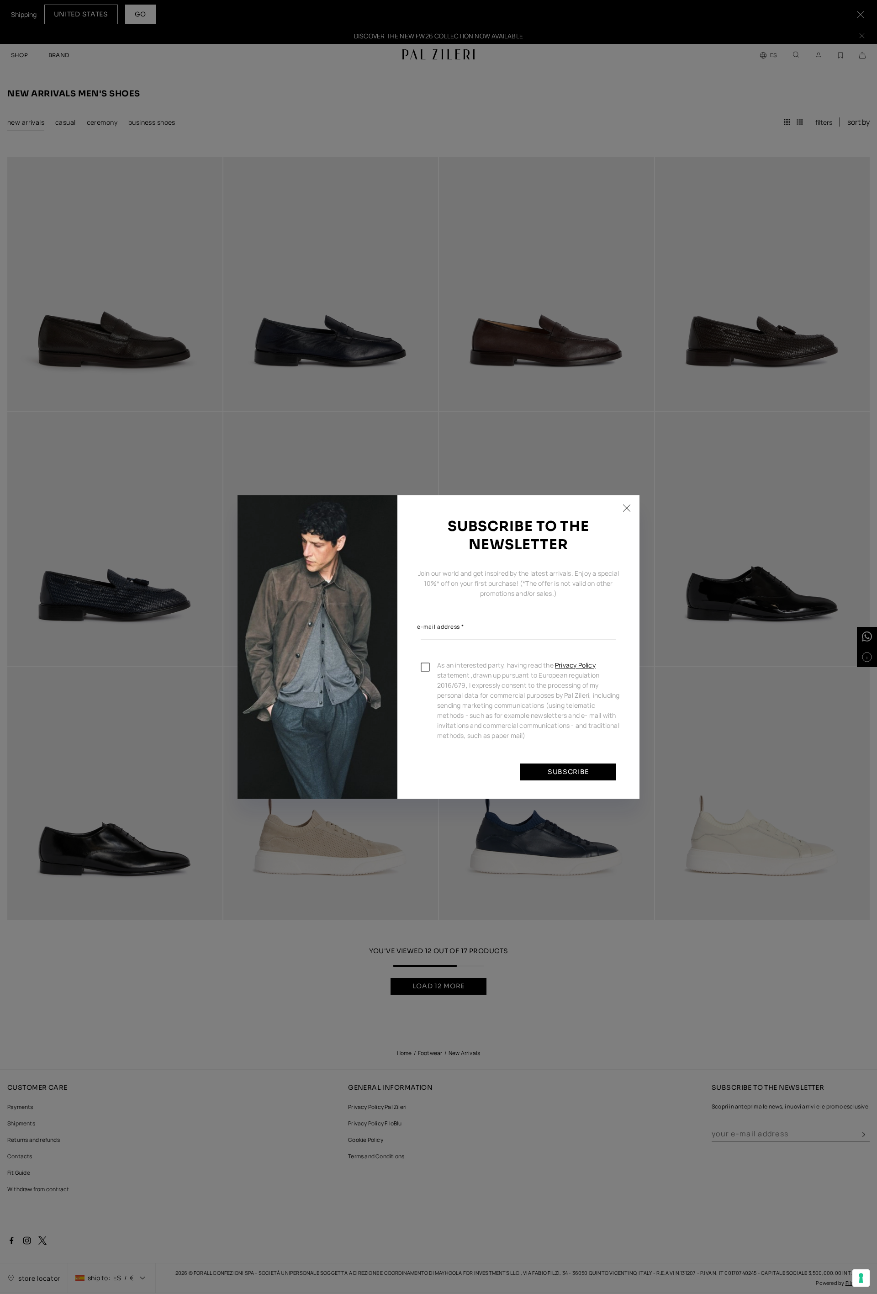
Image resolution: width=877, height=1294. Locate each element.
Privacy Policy (575, 665)
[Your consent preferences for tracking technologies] (861, 1278)
